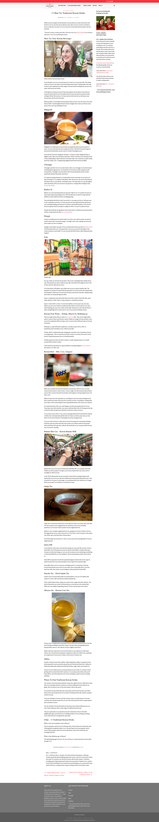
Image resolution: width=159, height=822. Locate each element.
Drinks (72, 10)
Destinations (62, 5)
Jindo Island (89, 227)
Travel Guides (87, 5)
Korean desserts (86, 345)
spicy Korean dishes (66, 212)
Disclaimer (71, 808)
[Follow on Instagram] (107, 1)
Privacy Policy (77, 818)
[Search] (114, 5)
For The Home (110, 84)
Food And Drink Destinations (104, 63)
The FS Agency (81, 814)
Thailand (70, 801)
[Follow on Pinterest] (110, 1)
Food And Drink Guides (74, 5)
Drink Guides (105, 72)
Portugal (70, 795)
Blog (91, 818)
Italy (69, 793)
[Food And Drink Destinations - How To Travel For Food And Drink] (50, 5)
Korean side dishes (49, 185)
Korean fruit (69, 317)
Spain (69, 798)
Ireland (70, 790)
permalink (81, 747)
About (100, 5)
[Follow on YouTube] (112, 1)
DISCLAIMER (80, 32)
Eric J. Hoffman (75, 17)
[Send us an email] (109, 1)
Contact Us (86, 818)
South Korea (66, 10)
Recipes (95, 5)
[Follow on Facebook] (106, 1)
